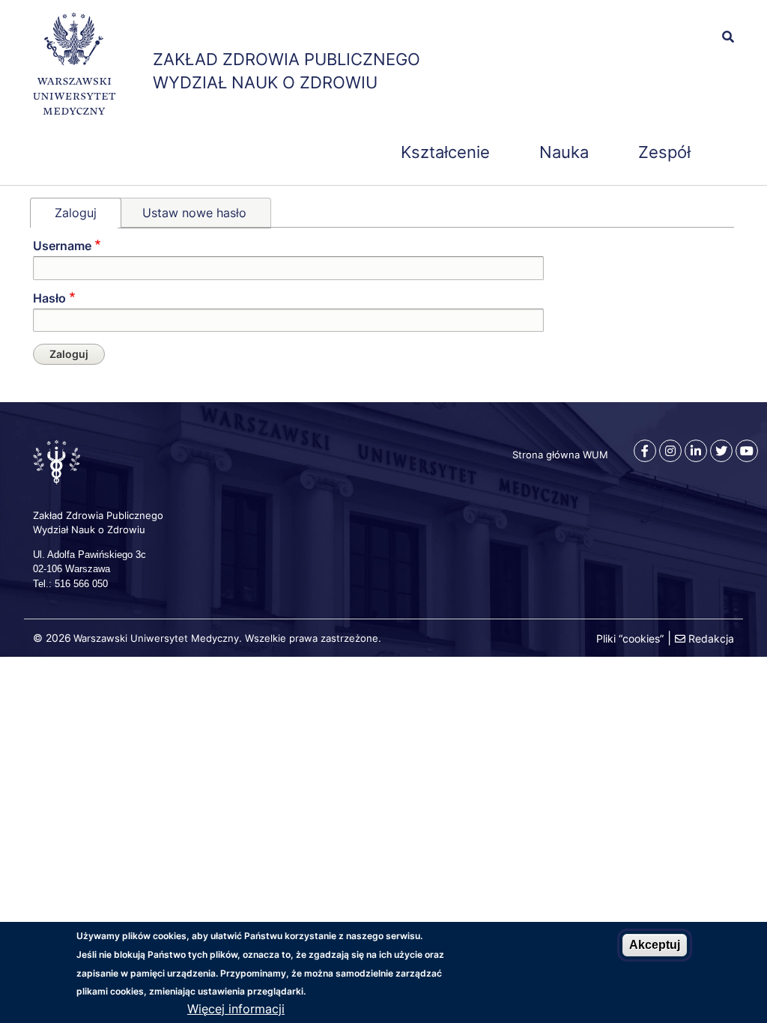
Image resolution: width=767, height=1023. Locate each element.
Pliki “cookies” (630, 638)
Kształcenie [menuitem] (445, 152)
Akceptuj (654, 944)
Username (62, 245)
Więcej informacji (236, 1008)
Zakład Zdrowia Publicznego (286, 59)
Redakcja (711, 638)
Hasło (49, 298)
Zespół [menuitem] (664, 152)
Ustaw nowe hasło (194, 212)
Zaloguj (76, 212)
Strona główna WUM (560, 455)
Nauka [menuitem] (564, 152)
